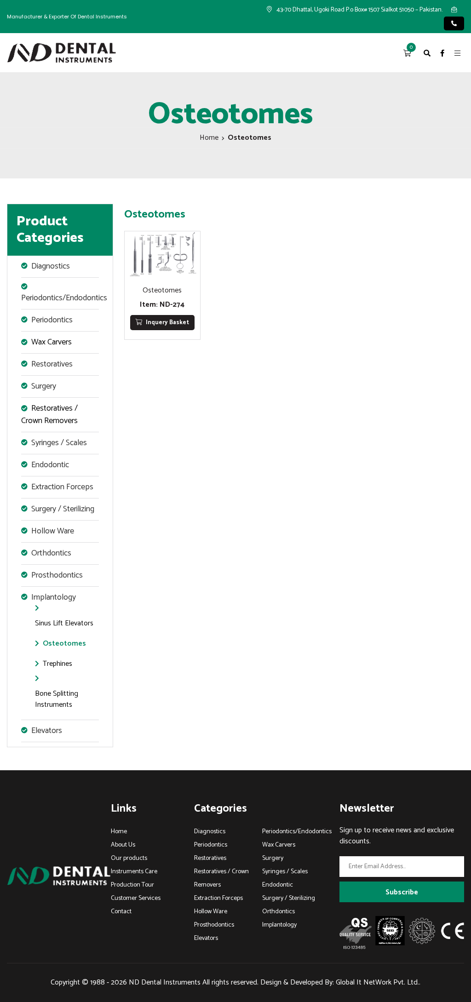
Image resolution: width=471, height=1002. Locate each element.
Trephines (57, 664)
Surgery (272, 858)
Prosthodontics (214, 925)
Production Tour (132, 885)
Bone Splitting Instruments (56, 699)
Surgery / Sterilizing (288, 898)
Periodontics (210, 845)
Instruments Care (134, 871)
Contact (121, 911)
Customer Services (136, 898)
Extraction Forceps (218, 898)
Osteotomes (64, 643)
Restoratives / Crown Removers (49, 414)
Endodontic (277, 885)
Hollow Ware (210, 911)
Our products (129, 858)
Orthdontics (278, 911)
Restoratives (210, 858)
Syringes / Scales (285, 871)
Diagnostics (209, 831)
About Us (123, 845)
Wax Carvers (51, 342)
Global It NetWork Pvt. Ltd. (377, 982)
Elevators (206, 938)
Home (209, 138)
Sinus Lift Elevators (64, 623)
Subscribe (401, 892)
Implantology (279, 925)
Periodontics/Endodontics (297, 831)
